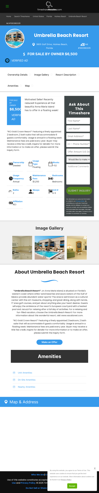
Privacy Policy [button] (66, 480)
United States (38, 16)
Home (8, 16)
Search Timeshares (22, 16)
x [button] (95, 468)
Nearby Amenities (26, 387)
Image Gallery (41, 74)
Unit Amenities (25, 372)
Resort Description (66, 74)
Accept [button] (72, 486)
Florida (49, 16)
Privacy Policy (80, 201)
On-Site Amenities (26, 379)
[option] (17, 248)
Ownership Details (17, 74)
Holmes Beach (60, 16)
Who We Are (37, 474)
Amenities (13, 85)
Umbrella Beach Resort (78, 16)
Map (27, 85)
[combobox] (69, 144)
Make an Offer (49, 342)
